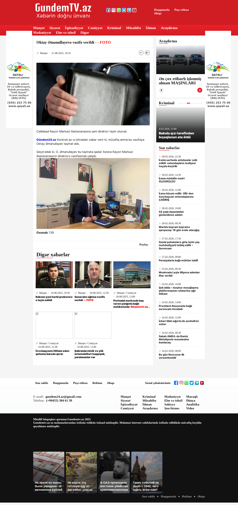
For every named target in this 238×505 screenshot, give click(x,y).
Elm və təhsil (66, 32)
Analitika (192, 404)
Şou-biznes (171, 408)
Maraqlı (192, 396)
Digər (84, 32)
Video (190, 408)
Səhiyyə (169, 404)
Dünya (190, 400)
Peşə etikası (181, 9)
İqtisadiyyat (74, 28)
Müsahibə (133, 28)
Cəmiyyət (95, 28)
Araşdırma (169, 28)
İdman (151, 28)
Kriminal (114, 28)
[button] (180, 103)
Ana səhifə (41, 383)
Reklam (97, 383)
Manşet (39, 28)
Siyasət (54, 28)
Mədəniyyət (42, 32)
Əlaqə (157, 13)
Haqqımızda (162, 9)
